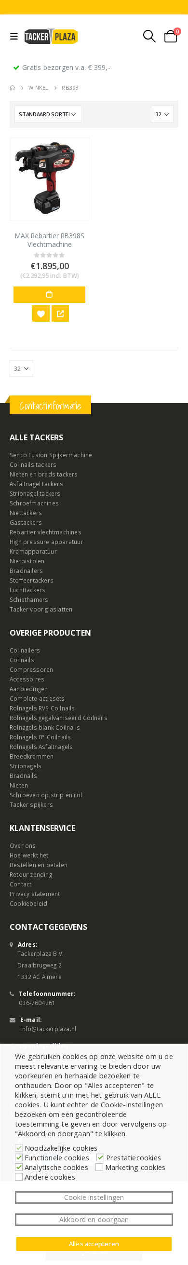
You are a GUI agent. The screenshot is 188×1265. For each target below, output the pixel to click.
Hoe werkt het (29, 855)
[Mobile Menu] (16, 36)
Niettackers (26, 513)
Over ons (23, 845)
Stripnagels (25, 766)
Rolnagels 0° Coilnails (40, 737)
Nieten (19, 785)
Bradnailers (26, 570)
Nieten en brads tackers (44, 474)
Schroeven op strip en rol (46, 795)
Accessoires (27, 679)
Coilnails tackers (33, 464)
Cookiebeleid (28, 903)
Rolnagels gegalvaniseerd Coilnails (58, 717)
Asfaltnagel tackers (36, 484)
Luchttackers (27, 590)
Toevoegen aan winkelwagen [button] (49, 294)
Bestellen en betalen (38, 865)
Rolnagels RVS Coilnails (42, 708)
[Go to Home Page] (12, 88)
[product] (49, 179)
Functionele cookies (57, 1157)
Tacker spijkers (31, 804)
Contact (20, 884)
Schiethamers (29, 599)
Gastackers (26, 522)
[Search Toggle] (149, 36)
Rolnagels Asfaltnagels (41, 746)
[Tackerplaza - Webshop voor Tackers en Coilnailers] (51, 36)
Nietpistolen (27, 561)
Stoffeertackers (32, 580)
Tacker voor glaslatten (41, 609)
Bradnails (23, 775)
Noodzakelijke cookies (61, 1148)
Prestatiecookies (133, 1157)
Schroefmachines (34, 503)
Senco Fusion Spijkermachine (51, 455)
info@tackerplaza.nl (48, 1029)
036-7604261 (37, 1003)
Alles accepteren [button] (94, 1243)
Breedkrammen (32, 756)
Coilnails (22, 660)
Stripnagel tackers (35, 493)
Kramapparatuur (33, 551)
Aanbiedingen (29, 689)
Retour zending (31, 874)
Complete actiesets (37, 698)
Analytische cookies (56, 1167)
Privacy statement (35, 894)
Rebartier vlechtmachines (45, 532)
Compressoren (31, 669)
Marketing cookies (135, 1167)
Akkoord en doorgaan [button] (94, 1219)
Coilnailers (25, 650)
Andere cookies (50, 1177)
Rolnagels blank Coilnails (45, 727)
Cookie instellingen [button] (94, 1197)
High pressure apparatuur (46, 541)
